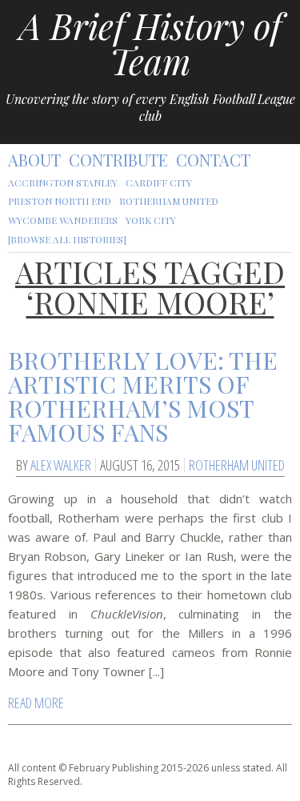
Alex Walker (60, 465)
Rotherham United (237, 465)
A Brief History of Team (150, 43)
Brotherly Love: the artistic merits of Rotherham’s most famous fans (143, 396)
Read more (36, 702)
